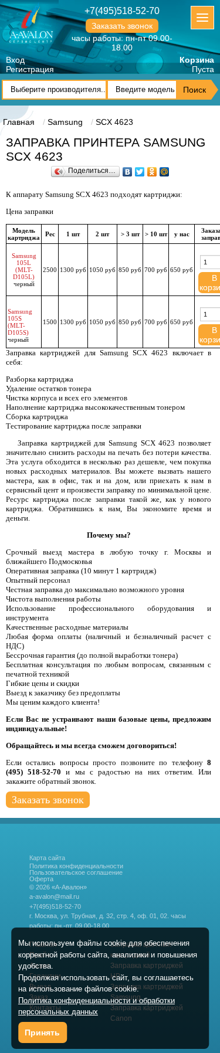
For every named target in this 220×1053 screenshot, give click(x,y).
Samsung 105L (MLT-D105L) (24, 266)
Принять (42, 1032)
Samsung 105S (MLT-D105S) (20, 322)
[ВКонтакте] (127, 169)
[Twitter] (140, 169)
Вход (15, 59)
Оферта (41, 879)
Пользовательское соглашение (76, 872)
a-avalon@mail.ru (54, 896)
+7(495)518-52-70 (122, 11)
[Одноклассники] (152, 169)
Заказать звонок (122, 25)
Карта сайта (47, 857)
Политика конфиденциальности (76, 866)
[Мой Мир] (164, 169)
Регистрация (30, 69)
